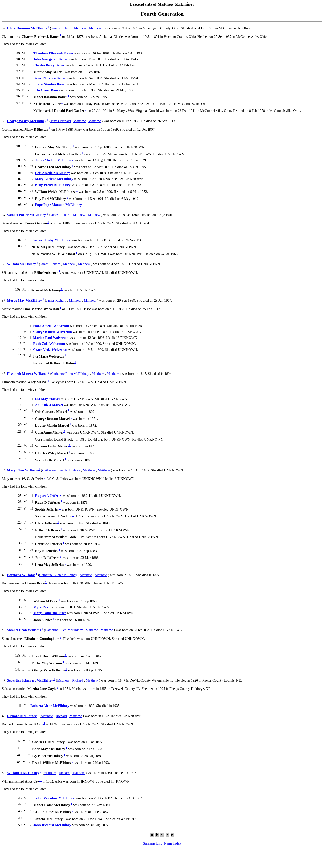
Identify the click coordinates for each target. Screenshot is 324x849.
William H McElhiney (23, 773)
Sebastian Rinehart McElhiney (30, 680)
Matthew (80, 28)
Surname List (152, 843)
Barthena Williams (21, 575)
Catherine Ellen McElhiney (70, 374)
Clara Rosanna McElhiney (27, 28)
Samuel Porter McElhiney (26, 215)
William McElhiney (21, 264)
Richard (77, 680)
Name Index (172, 843)
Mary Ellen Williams (22, 470)
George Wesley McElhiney (26, 121)
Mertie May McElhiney (24, 300)
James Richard (61, 28)
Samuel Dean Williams (24, 630)
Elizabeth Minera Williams (27, 374)
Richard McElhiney (22, 716)
